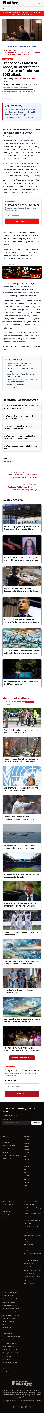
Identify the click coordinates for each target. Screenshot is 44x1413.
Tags (22, 1403)
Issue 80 (26, 1153)
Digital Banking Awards (31, 1280)
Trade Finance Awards (9, 1318)
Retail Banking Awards (9, 1372)
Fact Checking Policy (9, 1356)
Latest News (6, 1152)
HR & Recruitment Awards (10, 1315)
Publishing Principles (8, 1340)
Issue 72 (26, 1179)
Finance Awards (29, 1283)
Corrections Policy (8, 1346)
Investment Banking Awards (32, 1270)
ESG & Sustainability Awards (32, 1254)
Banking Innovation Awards (32, 1276)
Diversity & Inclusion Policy (10, 1353)
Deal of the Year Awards (31, 1226)
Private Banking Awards (9, 1363)
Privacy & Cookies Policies (10, 1155)
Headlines (12, 50)
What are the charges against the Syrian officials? (19, 417)
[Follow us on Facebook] (22, 1407)
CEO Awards (28, 1217)
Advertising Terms (8, 1162)
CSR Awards (27, 1223)
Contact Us (5, 1149)
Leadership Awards (8, 1295)
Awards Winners (7, 1204)
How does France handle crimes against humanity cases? (18, 427)
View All (26, 1189)
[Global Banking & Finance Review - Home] (11, 3)
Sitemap (39, 1401)
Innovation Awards (29, 1263)
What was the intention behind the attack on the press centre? (19, 437)
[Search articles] (39, 3)
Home (4, 50)
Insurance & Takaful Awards (32, 1267)
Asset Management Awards (32, 1198)
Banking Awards (29, 1273)
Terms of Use (6, 1158)
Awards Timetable (8, 1201)
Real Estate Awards (8, 1302)
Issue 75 (26, 1169)
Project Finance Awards (9, 1305)
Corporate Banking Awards (32, 1235)
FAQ (3, 1217)
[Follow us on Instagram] (18, 1407)
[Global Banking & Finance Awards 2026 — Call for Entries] (22, 272)
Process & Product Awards (11, 1308)
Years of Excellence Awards (11, 1336)
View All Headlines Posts (22, 1058)
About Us (5, 1136)
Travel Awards (7, 1333)
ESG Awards (27, 1257)
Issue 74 (26, 1172)
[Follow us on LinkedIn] (26, 1407)
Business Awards (29, 1204)
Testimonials (6, 1211)
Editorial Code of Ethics (9, 1349)
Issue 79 (26, 1156)
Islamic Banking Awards (9, 1299)
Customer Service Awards (32, 1220)
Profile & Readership (8, 1145)
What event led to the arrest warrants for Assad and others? (21, 407)
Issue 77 (26, 1163)
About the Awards (8, 1198)
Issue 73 (26, 1176)
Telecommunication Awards (11, 1312)
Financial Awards (7, 1359)
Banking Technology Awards (33, 1213)
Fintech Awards (28, 1245)
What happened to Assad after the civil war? (21, 447)
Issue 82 (26, 1146)
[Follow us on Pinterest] (14, 1407)
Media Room (6, 1214)
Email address (6, 1119)
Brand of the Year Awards (32, 1201)
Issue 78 (26, 1159)
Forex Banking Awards (31, 1260)
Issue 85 (26, 1136)
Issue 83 (26, 1143)
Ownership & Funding (9, 1343)
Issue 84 (26, 1140)
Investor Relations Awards (10, 1292)
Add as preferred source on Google (20, 91)
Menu (4, 9)
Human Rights (8, 99)
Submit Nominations (8, 1208)
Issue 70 (26, 1185)
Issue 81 (26, 1149)
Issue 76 (26, 1166)
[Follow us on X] (30, 1407)
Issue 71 (26, 1182)
